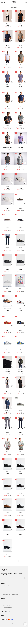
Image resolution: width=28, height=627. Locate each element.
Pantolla (7, 432)
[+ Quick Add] (12, 20)
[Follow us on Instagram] (6, 611)
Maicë (7, 25)
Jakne (7, 391)
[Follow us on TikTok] (9, 611)
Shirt (20, 290)
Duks (20, 168)
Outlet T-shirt (20, 147)
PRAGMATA (20, 145)
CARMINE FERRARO (7, 308)
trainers (20, 269)
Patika (7, 188)
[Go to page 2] (17, 561)
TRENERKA (7, 371)
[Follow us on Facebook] (2, 611)
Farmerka (7, 249)
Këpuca (7, 310)
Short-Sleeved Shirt (7, 127)
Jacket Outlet (20, 371)
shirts (7, 66)
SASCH (7, 23)
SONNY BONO (7, 369)
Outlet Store (7, 168)
